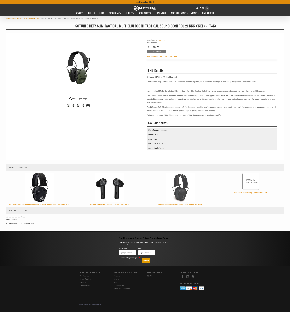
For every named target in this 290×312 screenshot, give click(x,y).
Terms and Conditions (122, 289)
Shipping (117, 276)
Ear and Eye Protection (31, 18)
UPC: (150, 144)
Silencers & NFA (115, 13)
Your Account (85, 285)
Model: (151, 135)
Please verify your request (129, 258)
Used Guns (91, 13)
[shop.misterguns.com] (145, 8)
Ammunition (130, 13)
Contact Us (84, 276)
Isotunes (161, 40)
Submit (146, 261)
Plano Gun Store (208, 13)
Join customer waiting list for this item (162, 57)
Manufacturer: (154, 130)
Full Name (123, 248)
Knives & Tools (161, 13)
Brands (101, 13)
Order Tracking (85, 279)
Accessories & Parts (179, 13)
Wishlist (83, 282)
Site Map (150, 276)
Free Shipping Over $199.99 (145, 2)
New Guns (79, 13)
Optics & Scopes (145, 13)
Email (140, 248)
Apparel (194, 13)
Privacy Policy (119, 285)
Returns (116, 279)
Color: (151, 148)
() (203, 8)
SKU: (150, 139)
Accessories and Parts (13, 18)
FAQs (115, 282)
